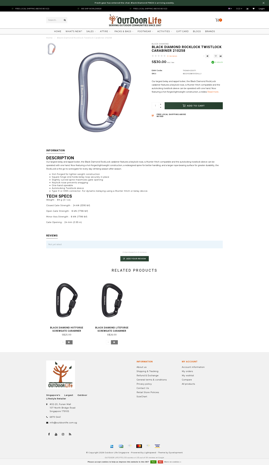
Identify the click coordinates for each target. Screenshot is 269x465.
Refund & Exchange (148, 375)
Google (161, 458)
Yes (153, 462)
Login (262, 9)
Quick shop (68, 327)
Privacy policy (144, 384)
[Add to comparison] (221, 56)
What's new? (74, 31)
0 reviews (172, 56)
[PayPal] (148, 446)
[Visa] (157, 446)
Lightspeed (150, 453)
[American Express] (111, 446)
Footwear (144, 31)
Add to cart (195, 105)
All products (188, 384)
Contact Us (143, 388)
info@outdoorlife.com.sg (63, 422)
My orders (187, 371)
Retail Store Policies (148, 392)
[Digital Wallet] (130, 446)
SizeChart (142, 396)
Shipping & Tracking (147, 371)
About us (142, 367)
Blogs (197, 31)
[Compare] (247, 9)
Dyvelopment (176, 453)
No (160, 462)
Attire (104, 31)
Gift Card (182, 31)
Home (57, 31)
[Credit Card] (120, 446)
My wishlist (188, 375)
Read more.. (213, 92)
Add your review (136, 259)
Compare (187, 379)
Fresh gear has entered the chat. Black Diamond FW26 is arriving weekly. (134, 3)
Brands (210, 31)
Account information (193, 367)
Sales (90, 31)
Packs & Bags (122, 31)
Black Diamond (160, 44)
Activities (163, 31)
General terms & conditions (152, 379)
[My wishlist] (254, 9)
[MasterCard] (139, 446)
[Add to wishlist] (216, 56)
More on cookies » (172, 462)
